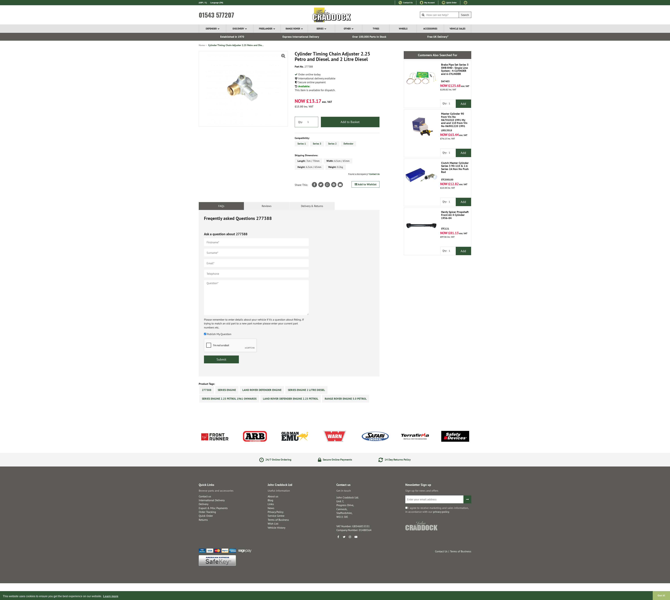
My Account (429, 2)
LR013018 (454, 122)
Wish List (273, 523)
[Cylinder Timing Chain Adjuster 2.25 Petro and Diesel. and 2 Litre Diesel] (243, 89)
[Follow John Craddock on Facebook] (338, 537)
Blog (270, 500)
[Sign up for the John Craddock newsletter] (467, 499)
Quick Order (451, 2)
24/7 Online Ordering (278, 459)
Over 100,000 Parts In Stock (369, 36)
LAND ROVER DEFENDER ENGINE (261, 390)
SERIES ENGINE (227, 390)
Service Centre (276, 515)
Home (202, 45)
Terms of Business (278, 519)
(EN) (216, 2)
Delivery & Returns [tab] (312, 206)
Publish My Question (219, 334)
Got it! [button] (661, 595)
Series (320, 28)
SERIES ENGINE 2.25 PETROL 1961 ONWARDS (229, 398)
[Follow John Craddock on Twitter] (344, 537)
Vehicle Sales (457, 28)
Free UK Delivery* (437, 36)
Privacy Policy (275, 512)
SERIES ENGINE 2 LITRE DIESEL (306, 390)
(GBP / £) (203, 2)
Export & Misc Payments (213, 508)
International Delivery (212, 500)
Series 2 (332, 143)
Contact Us (408, 2)
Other (347, 28)
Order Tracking (207, 512)
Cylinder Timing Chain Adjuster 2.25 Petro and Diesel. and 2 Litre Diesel (236, 45)
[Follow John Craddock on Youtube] (356, 537)
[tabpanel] (289, 293)
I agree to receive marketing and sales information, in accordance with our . (437, 509)
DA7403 (454, 73)
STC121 (455, 220)
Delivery (203, 504)
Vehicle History (276, 527)
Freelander (265, 28)
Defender (211, 28)
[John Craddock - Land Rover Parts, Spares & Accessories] (335, 15)
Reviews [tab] (266, 206)
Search (465, 15)
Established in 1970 (232, 36)
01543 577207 (216, 15)
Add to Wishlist (367, 184)
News (271, 508)
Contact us (205, 496)
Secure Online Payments (337, 459)
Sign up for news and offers (421, 490)
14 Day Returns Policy (397, 459)
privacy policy (441, 511)
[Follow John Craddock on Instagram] (350, 537)
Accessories (430, 28)
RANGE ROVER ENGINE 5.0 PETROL (346, 398)
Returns (203, 519)
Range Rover (293, 28)
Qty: (300, 122)
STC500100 (455, 171)
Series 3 (317, 143)
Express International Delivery (300, 36)
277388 (206, 390)
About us (273, 496)
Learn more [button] (110, 596)
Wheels (403, 28)
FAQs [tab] (221, 206)
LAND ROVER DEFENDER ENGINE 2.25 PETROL (290, 398)
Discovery (238, 28)
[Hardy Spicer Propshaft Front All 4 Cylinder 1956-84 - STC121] (421, 225)
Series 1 (301, 143)
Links (271, 504)
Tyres (376, 28)
